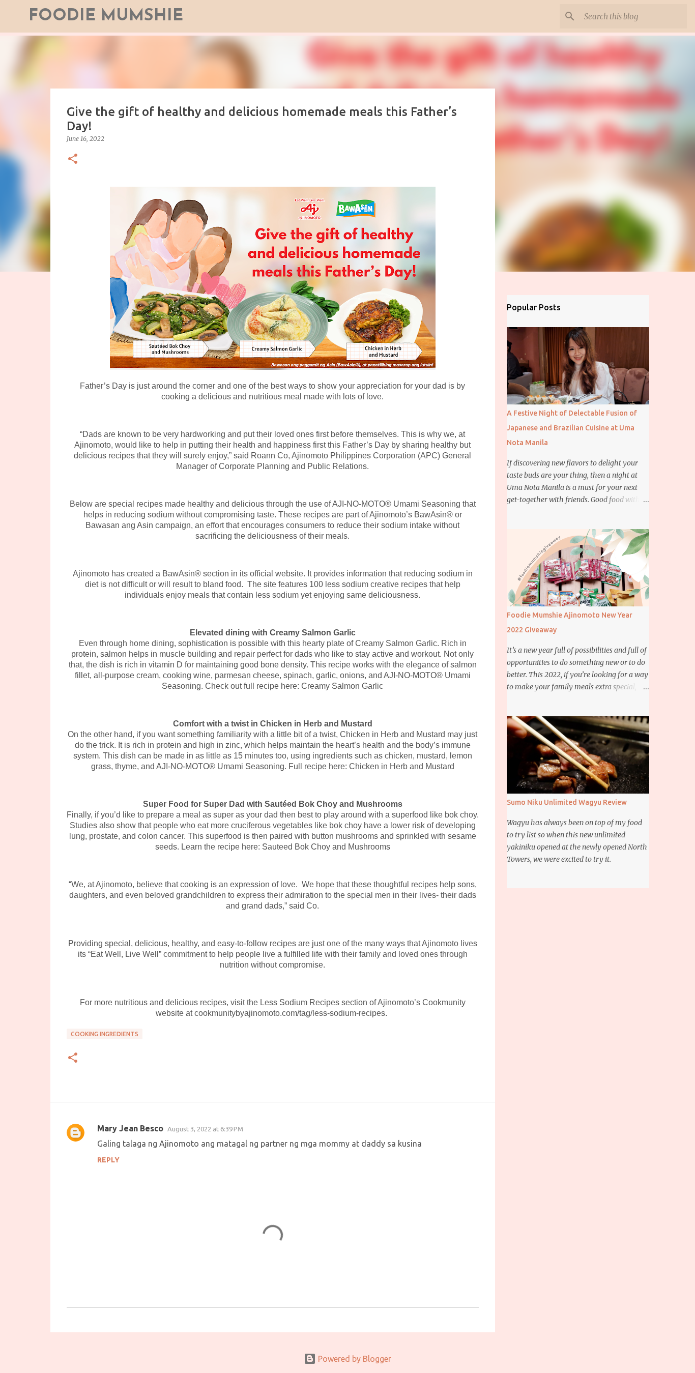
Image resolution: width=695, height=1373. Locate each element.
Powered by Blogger (353, 1358)
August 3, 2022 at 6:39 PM (205, 1128)
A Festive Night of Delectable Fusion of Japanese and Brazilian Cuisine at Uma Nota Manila (572, 428)
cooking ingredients (104, 1034)
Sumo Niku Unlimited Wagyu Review (567, 802)
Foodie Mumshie (105, 16)
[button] (73, 159)
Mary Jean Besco (130, 1128)
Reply (108, 1160)
